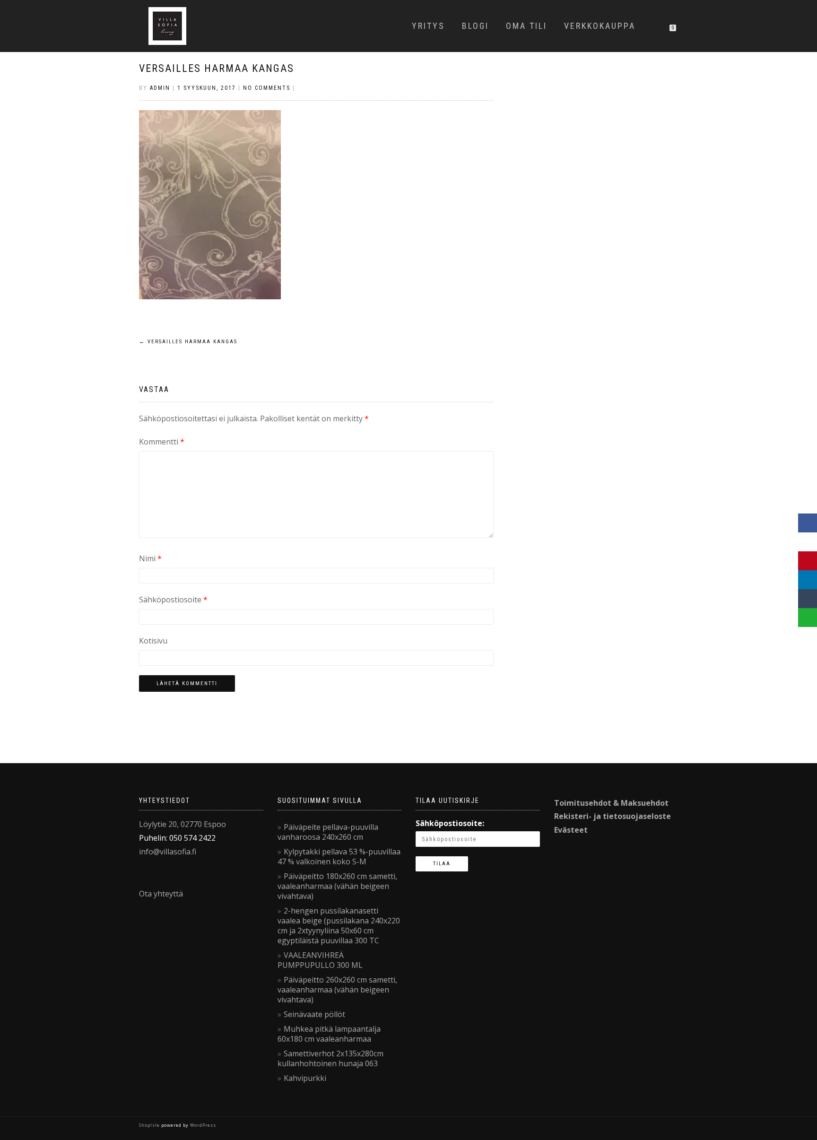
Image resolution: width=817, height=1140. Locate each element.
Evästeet (571, 830)
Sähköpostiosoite (173, 599)
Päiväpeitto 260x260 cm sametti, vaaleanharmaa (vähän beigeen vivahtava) (337, 990)
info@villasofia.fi (167, 851)
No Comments (266, 88)
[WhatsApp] (807, 617)
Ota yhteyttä (161, 893)
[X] (807, 541)
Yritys (428, 26)
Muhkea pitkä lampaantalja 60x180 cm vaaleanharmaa (329, 1034)
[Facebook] (807, 522)
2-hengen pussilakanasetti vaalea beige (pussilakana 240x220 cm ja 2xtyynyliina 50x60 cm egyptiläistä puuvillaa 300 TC (339, 925)
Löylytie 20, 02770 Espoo (182, 824)
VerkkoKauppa (599, 26)
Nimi (150, 558)
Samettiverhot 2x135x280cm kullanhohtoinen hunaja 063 (330, 1058)
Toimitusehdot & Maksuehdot (611, 803)
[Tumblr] (807, 598)
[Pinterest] (807, 560)
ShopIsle (150, 1125)
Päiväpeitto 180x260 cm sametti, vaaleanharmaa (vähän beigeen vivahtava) (337, 886)
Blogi (475, 26)
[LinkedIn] (807, 579)
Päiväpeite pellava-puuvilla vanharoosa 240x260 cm (328, 832)
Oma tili (526, 26)
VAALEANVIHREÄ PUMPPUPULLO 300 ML (320, 960)
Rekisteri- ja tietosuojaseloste (612, 816)
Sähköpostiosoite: (450, 823)
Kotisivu (153, 640)
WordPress (202, 1125)
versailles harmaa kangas (216, 68)
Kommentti (161, 441)
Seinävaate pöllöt (314, 1014)
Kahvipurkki (305, 1078)
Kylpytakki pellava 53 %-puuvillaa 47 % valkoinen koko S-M (339, 856)
